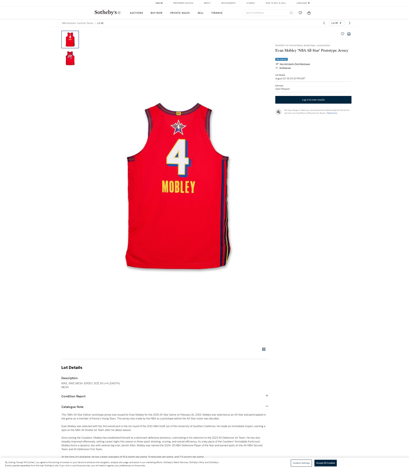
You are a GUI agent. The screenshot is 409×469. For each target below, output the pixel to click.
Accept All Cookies (325, 463)
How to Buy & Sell (276, 3)
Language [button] (302, 3)
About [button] (207, 3)
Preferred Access (183, 3)
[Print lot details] (348, 33)
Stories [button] (251, 3)
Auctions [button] (136, 13)
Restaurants (228, 3)
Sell (201, 13)
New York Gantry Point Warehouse (295, 64)
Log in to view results (313, 99)
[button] (177, 187)
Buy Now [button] (156, 13)
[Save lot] (342, 33)
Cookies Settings (301, 463)
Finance (217, 13)
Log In (159, 3)
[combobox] (269, 13)
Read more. (332, 113)
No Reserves (285, 68)
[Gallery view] (263, 349)
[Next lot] (349, 23)
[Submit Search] (291, 13)
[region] (204, 463)
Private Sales (180, 13)
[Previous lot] (324, 23)
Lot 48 (100, 23)
